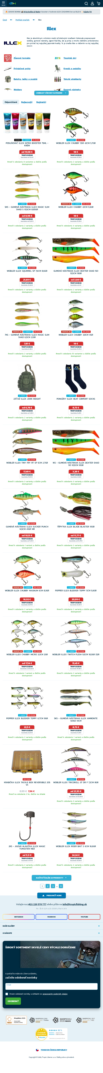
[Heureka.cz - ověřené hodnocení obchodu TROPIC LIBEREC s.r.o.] (51, 1034)
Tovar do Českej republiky (54, 1049)
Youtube (84, 917)
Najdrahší (41, 102)
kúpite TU (88, 12)
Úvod (5, 19)
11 (61, 886)
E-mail (9, 985)
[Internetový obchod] (12, 3)
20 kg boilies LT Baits (31, 12)
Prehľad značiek (23, 19)
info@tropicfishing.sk (74, 904)
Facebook (51, 917)
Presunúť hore (54, 895)
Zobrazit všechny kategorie (49, 93)
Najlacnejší (26, 102)
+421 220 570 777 (36, 904)
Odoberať (13, 1001)
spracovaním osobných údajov (55, 994)
